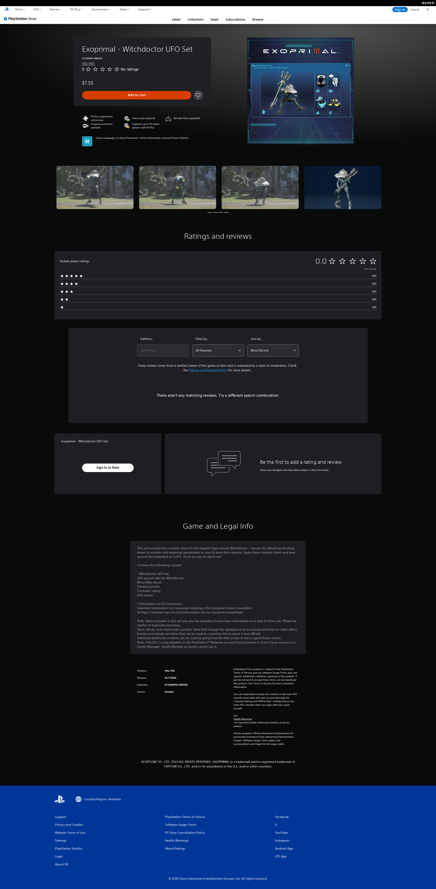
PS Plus (75, 9)
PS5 (35, 9)
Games (54, 9)
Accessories (99, 9)
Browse (257, 19)
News (123, 9)
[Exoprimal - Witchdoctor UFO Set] (95, 187)
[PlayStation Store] (21, 18)
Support (143, 9)
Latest (176, 19)
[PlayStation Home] (7, 9)
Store (18, 9)
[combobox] (163, 350)
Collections (196, 19)
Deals (215, 19)
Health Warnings (242, 718)
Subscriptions (235, 19)
